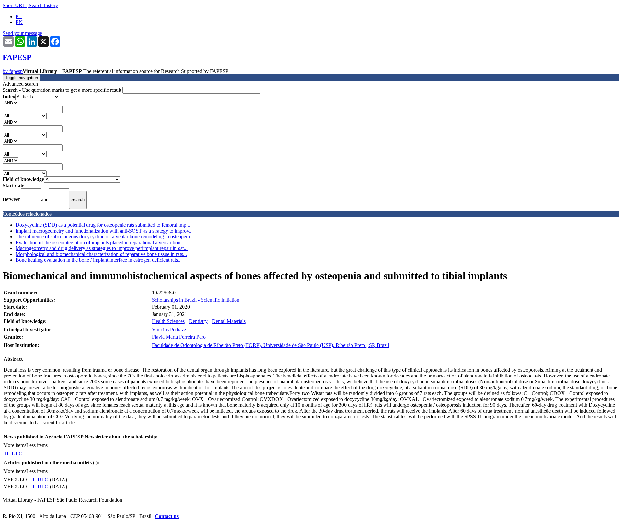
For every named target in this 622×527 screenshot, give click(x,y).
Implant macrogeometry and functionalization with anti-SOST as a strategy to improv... (104, 231)
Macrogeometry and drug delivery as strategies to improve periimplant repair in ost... (102, 248)
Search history (43, 5)
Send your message (22, 33)
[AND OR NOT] (10, 102)
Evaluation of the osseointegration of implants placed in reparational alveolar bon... (100, 242)
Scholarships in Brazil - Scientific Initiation (195, 300)
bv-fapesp (13, 71)
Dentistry (198, 321)
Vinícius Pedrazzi (170, 329)
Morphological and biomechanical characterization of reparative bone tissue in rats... (101, 254)
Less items (37, 445)
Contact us (167, 516)
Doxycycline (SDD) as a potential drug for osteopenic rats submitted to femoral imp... (103, 225)
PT (19, 16)
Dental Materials (229, 321)
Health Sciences (168, 321)
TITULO (13, 453)
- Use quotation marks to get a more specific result (62, 90)
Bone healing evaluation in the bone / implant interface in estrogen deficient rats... (99, 260)
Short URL (14, 5)
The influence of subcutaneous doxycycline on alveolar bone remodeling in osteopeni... (105, 236)
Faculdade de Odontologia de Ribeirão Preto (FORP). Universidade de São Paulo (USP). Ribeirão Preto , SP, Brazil (270, 345)
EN (19, 22)
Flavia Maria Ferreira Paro (179, 337)
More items (14, 445)
